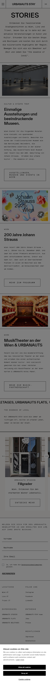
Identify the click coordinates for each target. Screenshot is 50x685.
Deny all (24, 673)
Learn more (20, 660)
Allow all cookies (24, 667)
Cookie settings (24, 679)
